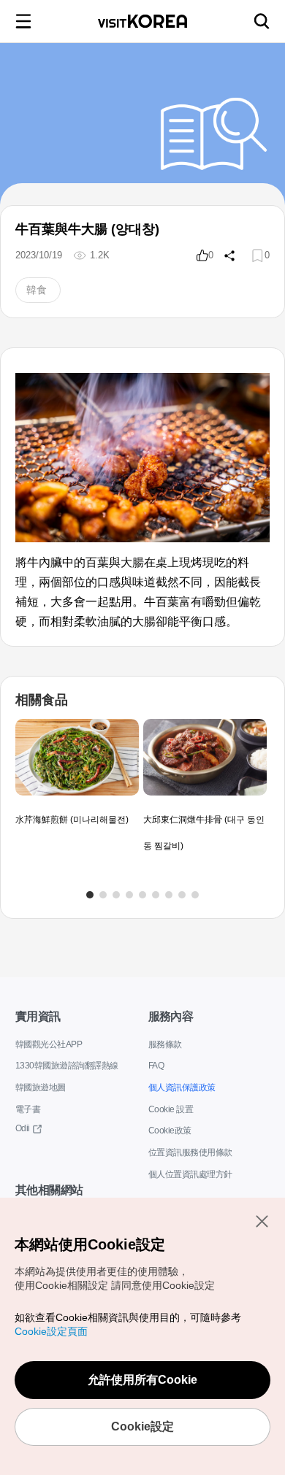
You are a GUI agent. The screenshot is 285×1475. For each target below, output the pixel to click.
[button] (90, 894)
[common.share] (229, 255)
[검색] (261, 21)
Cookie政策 (169, 1130)
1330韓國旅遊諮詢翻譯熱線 (66, 1065)
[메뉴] (23, 21)
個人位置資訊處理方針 (190, 1174)
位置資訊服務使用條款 (190, 1152)
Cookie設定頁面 (51, 1331)
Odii (22, 1128)
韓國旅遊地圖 (40, 1087)
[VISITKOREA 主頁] (142, 21)
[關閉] (261, 1221)
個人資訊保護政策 (182, 1087)
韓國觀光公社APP (49, 1044)
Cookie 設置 (171, 1109)
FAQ (156, 1065)
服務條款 (165, 1044)
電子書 (28, 1109)
